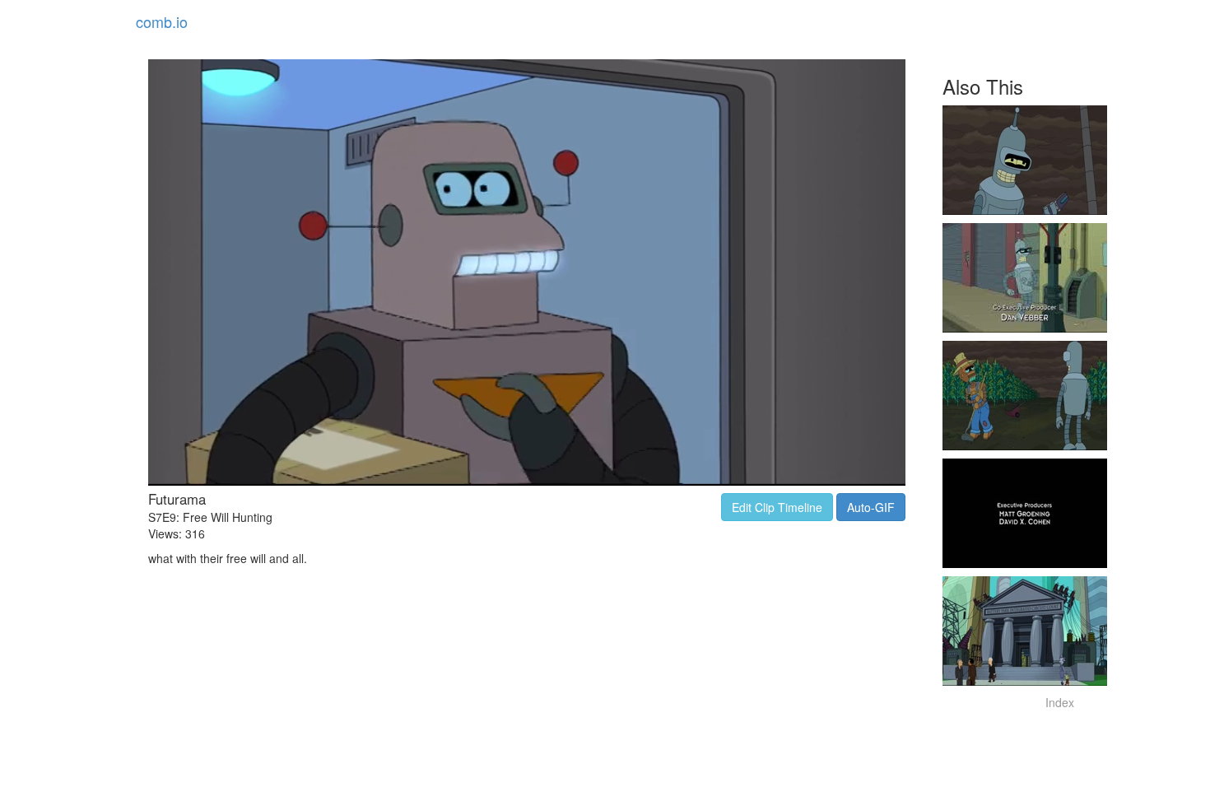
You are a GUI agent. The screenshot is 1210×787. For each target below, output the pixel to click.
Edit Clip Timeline (777, 507)
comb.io (162, 21)
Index (1059, 702)
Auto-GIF (871, 507)
